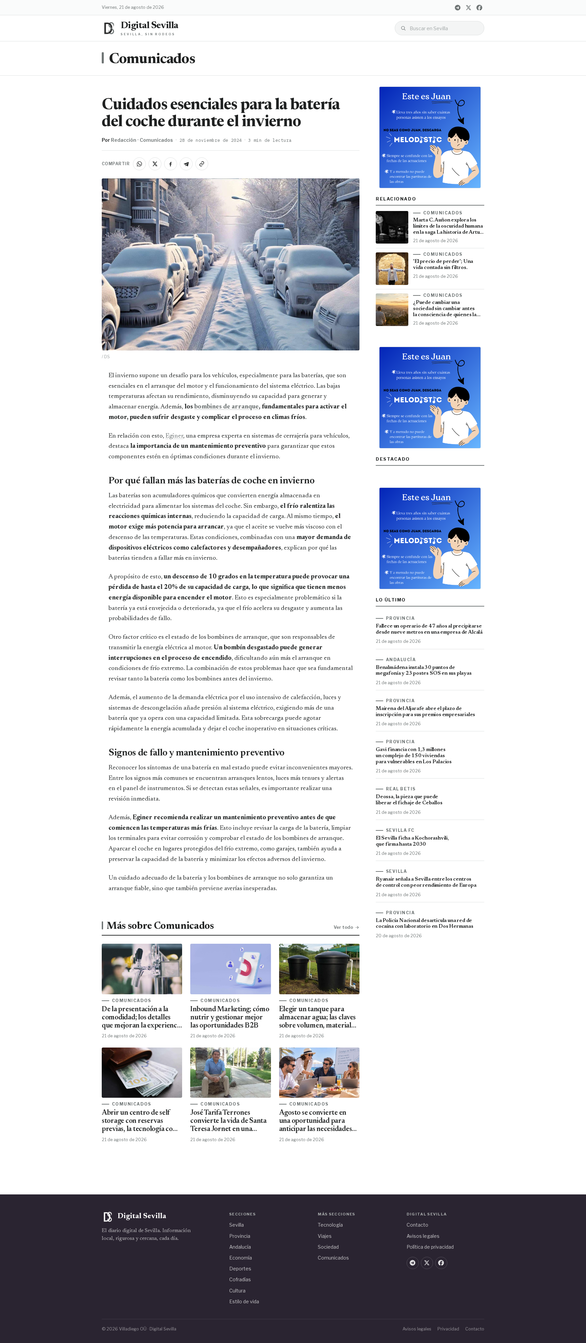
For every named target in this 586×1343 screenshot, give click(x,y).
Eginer (174, 436)
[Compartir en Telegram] (186, 163)
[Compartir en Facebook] (170, 163)
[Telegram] (457, 7)
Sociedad (328, 1247)
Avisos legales (423, 1236)
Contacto (417, 1225)
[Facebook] (479, 7)
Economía (240, 1258)
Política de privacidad (430, 1247)
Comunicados (152, 60)
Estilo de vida (244, 1301)
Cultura (237, 1290)
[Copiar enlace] (201, 163)
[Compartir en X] (155, 163)
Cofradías (240, 1279)
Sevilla (236, 1225)
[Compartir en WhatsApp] (139, 163)
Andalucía (240, 1247)
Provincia (239, 1236)
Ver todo (343, 927)
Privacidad (448, 1328)
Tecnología (330, 1225)
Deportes (240, 1268)
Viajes (325, 1236)
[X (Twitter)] (468, 7)
